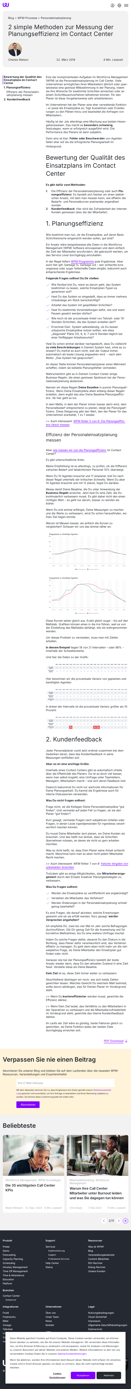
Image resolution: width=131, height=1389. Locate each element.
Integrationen (11, 1306)
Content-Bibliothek (98, 1258)
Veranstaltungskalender (101, 1254)
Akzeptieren (83, 1375)
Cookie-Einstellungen (57, 1375)
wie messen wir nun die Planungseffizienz (79, 450)
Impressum (94, 1320)
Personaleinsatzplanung (56, 18)
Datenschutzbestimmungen (72, 1353)
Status (49, 1267)
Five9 (6, 1312)
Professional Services (58, 1259)
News (49, 1320)
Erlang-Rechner (96, 1267)
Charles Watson (18, 59)
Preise (6, 1246)
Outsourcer (10, 1300)
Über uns (51, 1312)
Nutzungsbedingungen (101, 1312)
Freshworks (9, 1316)
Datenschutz (95, 1329)
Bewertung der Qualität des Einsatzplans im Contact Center (23, 80)
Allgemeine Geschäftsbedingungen (107, 1325)
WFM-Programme (82, 261)
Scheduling (9, 1263)
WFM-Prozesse (27, 18)
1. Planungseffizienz (17, 87)
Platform (7, 1283)
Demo (6, 1250)
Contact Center (11, 1295)
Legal (91, 1306)
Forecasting (9, 1254)
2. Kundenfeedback (17, 99)
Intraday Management (15, 1267)
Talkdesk (8, 1329)
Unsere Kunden (96, 1271)
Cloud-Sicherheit (97, 1316)
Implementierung (56, 1250)
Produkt (7, 1240)
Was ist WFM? (96, 1246)
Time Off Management (15, 1271)
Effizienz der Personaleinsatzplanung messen (23, 93)
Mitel (5, 1320)
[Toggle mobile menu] (126, 5)
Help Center (52, 1263)
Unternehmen (54, 1306)
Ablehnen (109, 1375)
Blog (11, 18)
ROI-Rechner (95, 1263)
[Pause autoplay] (125, 1221)
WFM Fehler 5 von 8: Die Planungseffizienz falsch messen (85, 422)
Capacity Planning (13, 1258)
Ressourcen (95, 1240)
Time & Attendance (13, 1275)
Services (50, 1246)
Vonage (7, 1325)
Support (50, 1240)
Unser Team (52, 1316)
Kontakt (50, 1325)
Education (8, 1279)
